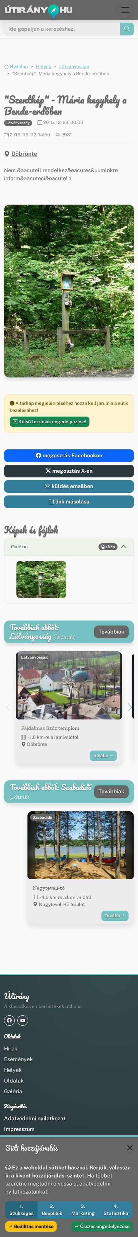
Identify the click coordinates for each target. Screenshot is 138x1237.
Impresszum (19, 1129)
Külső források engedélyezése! (51, 421)
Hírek (10, 1048)
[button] (41, 579)
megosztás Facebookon (71, 455)
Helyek (43, 66)
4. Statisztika (116, 1210)
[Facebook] (9, 1020)
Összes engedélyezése (104, 1226)
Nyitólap (18, 66)
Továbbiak (111, 632)
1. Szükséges (21, 1210)
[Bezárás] (130, 1147)
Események (18, 1059)
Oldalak (14, 1081)
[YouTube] (22, 1020)
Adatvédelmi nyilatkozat (34, 1118)
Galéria (13, 1091)
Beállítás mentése (33, 1226)
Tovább (101, 755)
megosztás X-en (71, 471)
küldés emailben (71, 486)
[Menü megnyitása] (125, 10)
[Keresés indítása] (127, 29)
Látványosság (74, 66)
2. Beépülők (52, 1210)
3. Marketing (83, 1210)
